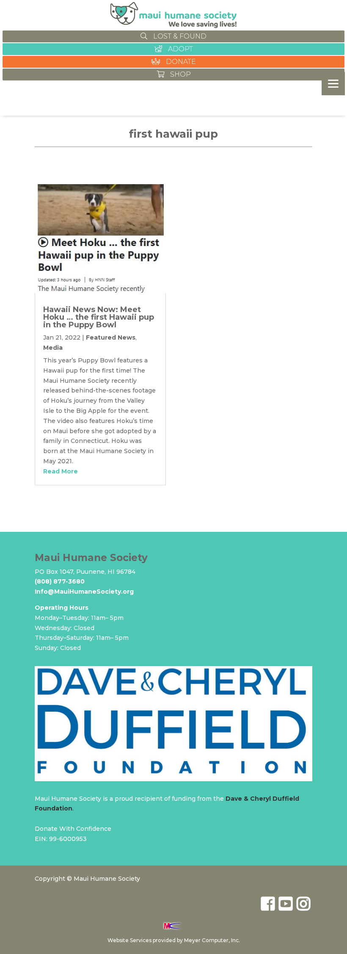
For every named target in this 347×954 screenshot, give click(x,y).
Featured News (110, 337)
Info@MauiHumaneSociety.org (84, 591)
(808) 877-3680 (60, 581)
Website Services (129, 940)
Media (53, 347)
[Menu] (333, 83)
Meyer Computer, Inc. (212, 940)
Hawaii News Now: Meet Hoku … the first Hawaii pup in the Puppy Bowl (98, 317)
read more (60, 471)
